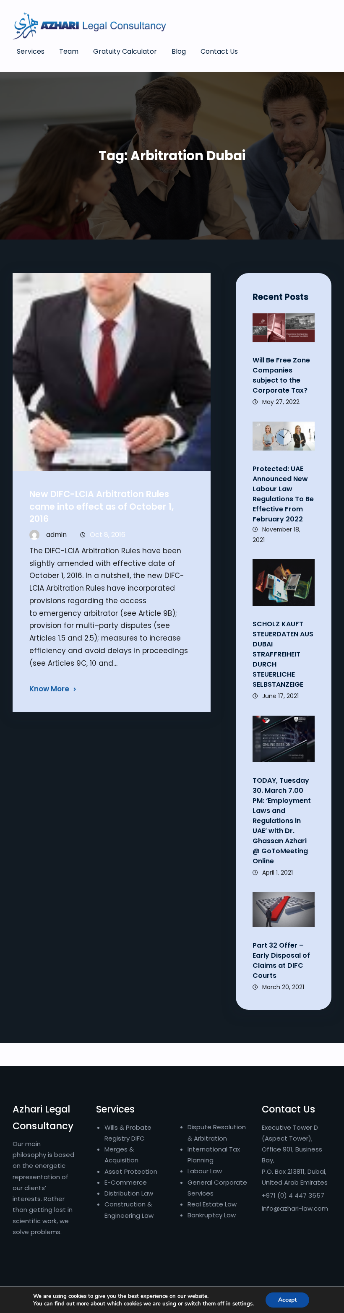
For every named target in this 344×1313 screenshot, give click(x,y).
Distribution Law (128, 1193)
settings (242, 1304)
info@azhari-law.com (295, 1208)
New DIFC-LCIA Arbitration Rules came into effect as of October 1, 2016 (101, 506)
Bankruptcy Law (212, 1215)
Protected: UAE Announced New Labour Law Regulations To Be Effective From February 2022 (283, 494)
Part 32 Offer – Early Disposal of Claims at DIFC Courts (281, 960)
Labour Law (205, 1171)
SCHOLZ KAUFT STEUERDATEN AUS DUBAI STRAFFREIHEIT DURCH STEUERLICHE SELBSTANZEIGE (283, 654)
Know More (49, 689)
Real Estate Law (212, 1204)
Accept (287, 1300)
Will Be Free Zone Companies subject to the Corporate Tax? (281, 375)
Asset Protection (130, 1171)
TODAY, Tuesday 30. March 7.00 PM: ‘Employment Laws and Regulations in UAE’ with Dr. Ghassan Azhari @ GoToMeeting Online (282, 821)
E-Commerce (125, 1182)
